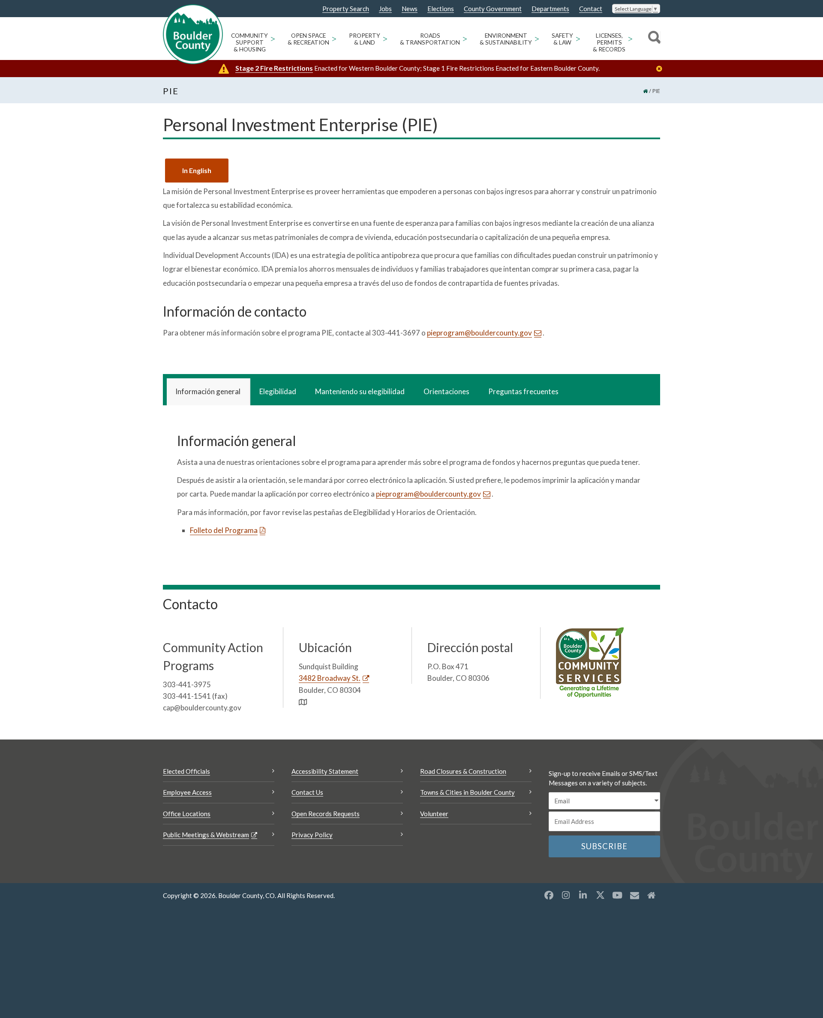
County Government (493, 9)
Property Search (345, 9)
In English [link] (196, 170)
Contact (590, 9)
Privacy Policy (312, 834)
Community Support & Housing (249, 42)
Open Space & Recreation (308, 39)
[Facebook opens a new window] (548, 895)
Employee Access (187, 792)
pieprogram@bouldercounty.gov (479, 332)
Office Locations (186, 813)
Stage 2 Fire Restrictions (274, 68)
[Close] (661, 68)
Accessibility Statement (324, 771)
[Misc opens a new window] (634, 895)
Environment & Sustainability (506, 39)
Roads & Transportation (430, 39)
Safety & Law (562, 39)
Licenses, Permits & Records (609, 42)
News (410, 9)
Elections (440, 9)
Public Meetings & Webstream (206, 834)
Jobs (385, 9)
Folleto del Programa (224, 530)
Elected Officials (186, 771)
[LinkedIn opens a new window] (583, 895)
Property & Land (364, 39)
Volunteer (434, 813)
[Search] (653, 38)
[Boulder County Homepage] (193, 34)
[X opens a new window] (600, 895)
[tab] (208, 391)
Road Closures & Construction (463, 771)
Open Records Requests (325, 813)
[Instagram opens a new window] (565, 895)
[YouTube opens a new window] (617, 895)
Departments (550, 9)
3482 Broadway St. (329, 678)
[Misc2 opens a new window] (651, 895)
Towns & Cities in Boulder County (467, 792)
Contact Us (307, 792)
